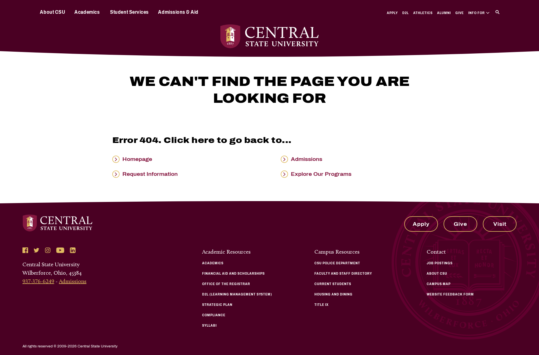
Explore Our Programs (321, 174)
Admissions (306, 159)
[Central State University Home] (269, 36)
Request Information (150, 174)
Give (459, 13)
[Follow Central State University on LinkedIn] (73, 250)
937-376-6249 (38, 281)
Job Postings (440, 263)
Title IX (321, 305)
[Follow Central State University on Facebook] (25, 250)
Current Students (332, 284)
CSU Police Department (337, 263)
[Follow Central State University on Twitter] (36, 250)
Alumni (444, 13)
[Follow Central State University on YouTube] (60, 250)
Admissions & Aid (178, 12)
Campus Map (439, 284)
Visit (499, 224)
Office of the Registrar (226, 284)
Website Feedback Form (450, 294)
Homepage (137, 159)
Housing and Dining (333, 294)
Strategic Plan (217, 305)
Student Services (129, 12)
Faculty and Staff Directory (343, 274)
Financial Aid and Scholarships (233, 274)
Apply (392, 13)
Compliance (213, 315)
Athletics (423, 13)
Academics (87, 12)
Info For (476, 13)
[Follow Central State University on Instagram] (48, 250)
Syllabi (209, 325)
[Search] (497, 12)
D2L (405, 13)
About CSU (52, 12)
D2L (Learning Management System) (237, 294)
